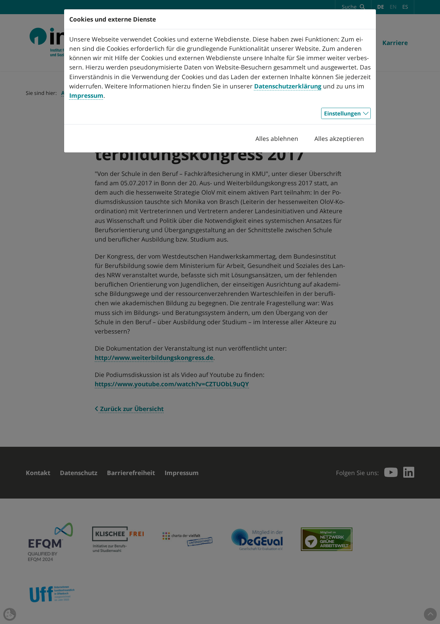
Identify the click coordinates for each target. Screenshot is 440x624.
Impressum (86, 95)
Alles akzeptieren (339, 138)
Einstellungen (342, 113)
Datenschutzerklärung (287, 86)
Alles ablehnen (276, 138)
